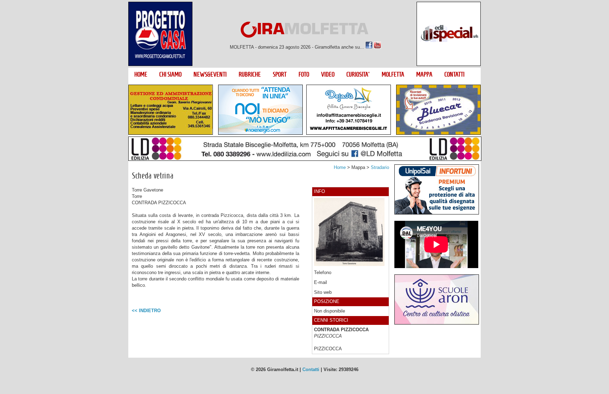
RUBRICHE (250, 74)
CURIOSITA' (358, 74)
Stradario (380, 167)
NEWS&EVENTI (210, 74)
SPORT (280, 74)
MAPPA (424, 74)
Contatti (310, 369)
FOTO (304, 74)
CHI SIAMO (170, 74)
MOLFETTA (393, 74)
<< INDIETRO (146, 310)
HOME (140, 74)
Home (340, 167)
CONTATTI (454, 74)
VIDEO (327, 74)
